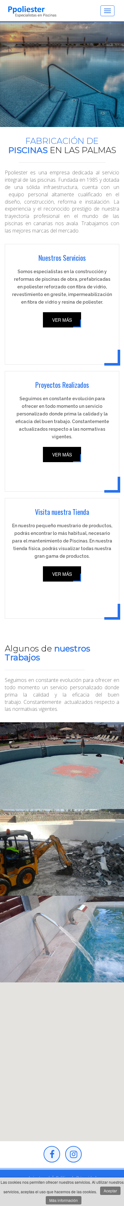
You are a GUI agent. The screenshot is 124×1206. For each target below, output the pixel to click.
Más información (63, 1200)
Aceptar (110, 1190)
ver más (62, 320)
